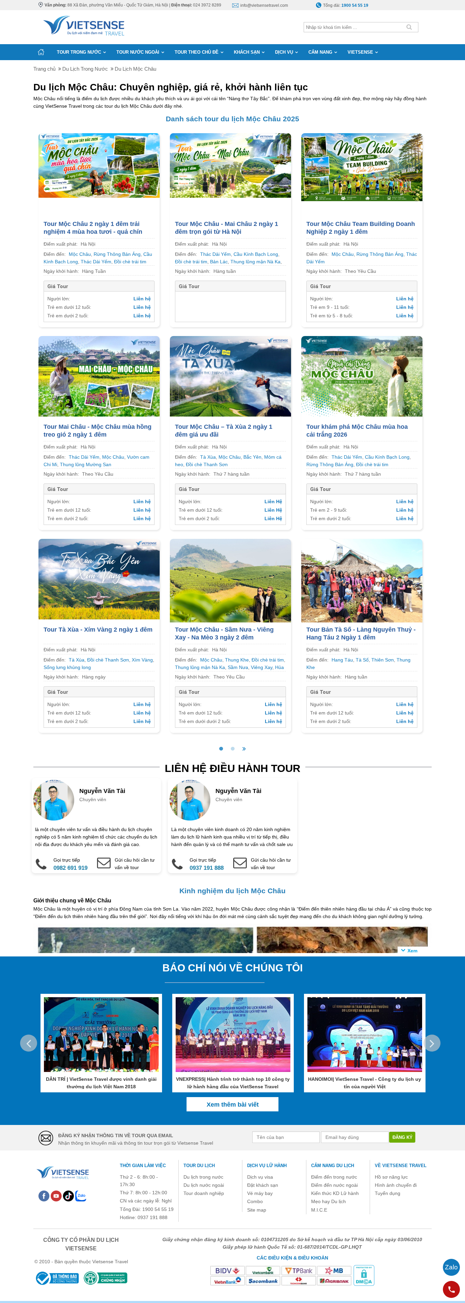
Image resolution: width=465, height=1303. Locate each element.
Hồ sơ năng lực (391, 1177)
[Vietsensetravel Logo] (62, 1172)
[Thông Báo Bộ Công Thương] (56, 1278)
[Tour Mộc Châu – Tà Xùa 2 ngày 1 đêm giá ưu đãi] (230, 375)
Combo (255, 1201)
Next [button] (431, 1043)
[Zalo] (80, 1195)
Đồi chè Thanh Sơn (207, 464)
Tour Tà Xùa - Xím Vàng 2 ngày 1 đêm (98, 629)
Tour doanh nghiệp (203, 1193)
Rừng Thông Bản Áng (117, 254)
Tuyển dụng (387, 1193)
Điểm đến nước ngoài (334, 1185)
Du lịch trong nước (203, 1177)
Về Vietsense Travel (401, 1165)
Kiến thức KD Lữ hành (335, 1193)
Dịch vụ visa (260, 1177)
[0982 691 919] (39, 859)
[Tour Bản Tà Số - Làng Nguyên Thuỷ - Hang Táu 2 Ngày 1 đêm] (361, 583)
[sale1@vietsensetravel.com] (236, 859)
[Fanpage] (43, 1195)
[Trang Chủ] (83, 24)
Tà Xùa (208, 457)
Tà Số (362, 660)
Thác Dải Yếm (96, 261)
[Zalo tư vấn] (451, 1267)
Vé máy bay (260, 1193)
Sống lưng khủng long (67, 667)
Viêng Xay (261, 667)
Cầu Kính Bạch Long (256, 254)
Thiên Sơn (382, 660)
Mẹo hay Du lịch (328, 1201)
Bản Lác (219, 261)
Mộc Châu (80, 254)
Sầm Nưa (238, 667)
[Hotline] (451, 1289)
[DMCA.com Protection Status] (363, 1275)
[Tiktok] (68, 1195)
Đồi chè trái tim (130, 261)
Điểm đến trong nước (334, 1177)
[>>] (244, 748)
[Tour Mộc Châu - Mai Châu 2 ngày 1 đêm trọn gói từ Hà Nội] (230, 165)
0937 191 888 (207, 868)
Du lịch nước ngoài (203, 1185)
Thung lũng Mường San (85, 464)
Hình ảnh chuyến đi (396, 1185)
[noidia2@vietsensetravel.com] (100, 859)
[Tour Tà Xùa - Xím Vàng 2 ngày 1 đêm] (99, 578)
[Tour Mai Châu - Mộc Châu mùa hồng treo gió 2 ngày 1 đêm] (99, 375)
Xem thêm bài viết (233, 1104)
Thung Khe (237, 660)
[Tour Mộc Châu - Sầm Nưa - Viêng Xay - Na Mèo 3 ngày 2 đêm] (230, 583)
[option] (96, 825)
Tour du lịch (199, 1165)
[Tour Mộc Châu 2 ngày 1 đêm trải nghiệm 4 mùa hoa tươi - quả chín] (99, 165)
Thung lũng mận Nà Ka (255, 261)
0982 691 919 (70, 868)
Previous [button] (28, 1043)
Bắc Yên (252, 457)
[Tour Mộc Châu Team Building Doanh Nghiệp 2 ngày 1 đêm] (361, 167)
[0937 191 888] (175, 859)
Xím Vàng (142, 660)
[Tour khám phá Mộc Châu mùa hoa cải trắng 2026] (361, 375)
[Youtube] (56, 1195)
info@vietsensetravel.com (264, 5)
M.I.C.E (319, 1210)
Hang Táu (342, 660)
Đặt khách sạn (262, 1185)
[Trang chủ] (41, 52)
